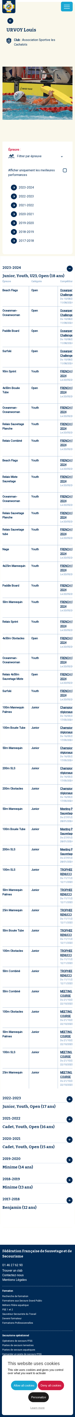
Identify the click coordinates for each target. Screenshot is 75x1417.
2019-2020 (26, 223)
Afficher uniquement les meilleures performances (31, 172)
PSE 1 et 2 (7, 1309)
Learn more (37, 1407)
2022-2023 (26, 196)
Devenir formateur (12, 1318)
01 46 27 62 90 (12, 1265)
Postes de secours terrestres (18, 1345)
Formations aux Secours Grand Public (22, 1300)
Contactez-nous (13, 1275)
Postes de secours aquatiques (18, 1349)
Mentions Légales (14, 1280)
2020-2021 (26, 214)
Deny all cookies (51, 1385)
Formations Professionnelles (17, 1323)
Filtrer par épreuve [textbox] (29, 156)
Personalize (38, 1397)
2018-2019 (26, 232)
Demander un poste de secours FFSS (22, 1354)
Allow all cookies (24, 1385)
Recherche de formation (15, 1296)
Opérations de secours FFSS (17, 1341)
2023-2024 (26, 187)
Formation (7, 1291)
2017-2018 (26, 241)
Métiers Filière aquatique (15, 1305)
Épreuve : (14, 149)
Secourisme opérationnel (15, 1335)
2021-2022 (26, 205)
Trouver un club (12, 1270)
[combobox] (40, 156)
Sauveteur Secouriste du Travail (19, 1314)
